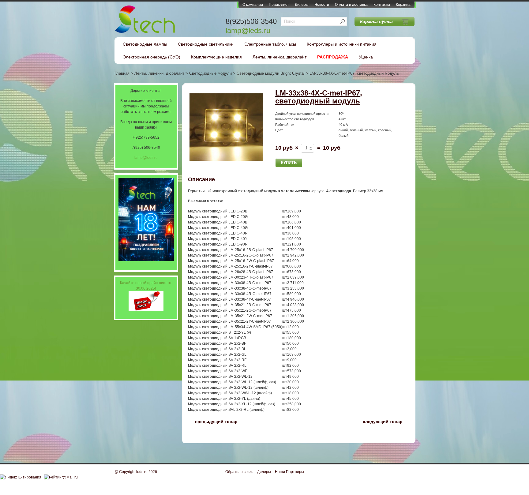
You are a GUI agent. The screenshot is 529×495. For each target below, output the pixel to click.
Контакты (381, 4)
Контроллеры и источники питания (342, 44)
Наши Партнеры (289, 472)
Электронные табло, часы (270, 44)
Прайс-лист (279, 4)
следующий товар (386, 421)
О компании (252, 4)
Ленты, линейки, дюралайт (279, 56)
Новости (321, 4)
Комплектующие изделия (216, 56)
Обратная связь (239, 472)
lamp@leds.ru (248, 30)
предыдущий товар (213, 421)
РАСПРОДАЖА (332, 56)
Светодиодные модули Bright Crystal (271, 73)
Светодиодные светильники (206, 44)
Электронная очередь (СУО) (151, 56)
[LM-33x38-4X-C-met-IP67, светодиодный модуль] (226, 127)
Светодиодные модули (210, 73)
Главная (121, 73)
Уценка (366, 56)
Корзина (403, 4)
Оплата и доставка (351, 4)
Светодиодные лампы (145, 44)
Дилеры (302, 4)
